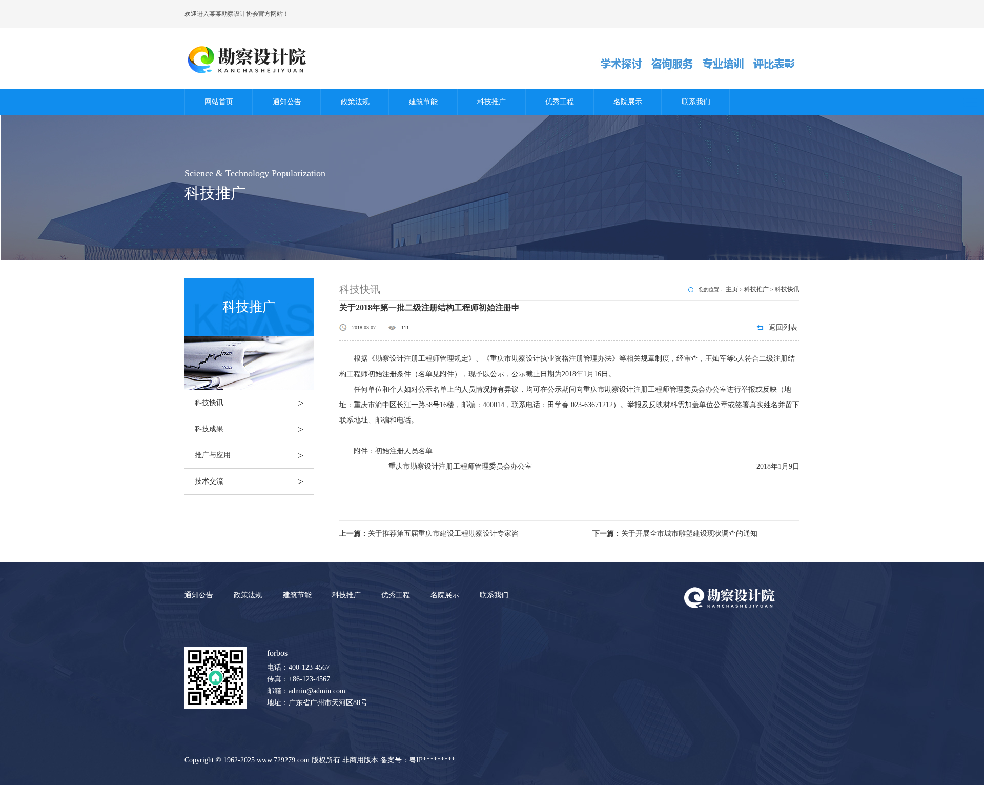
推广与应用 (249, 455)
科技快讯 (249, 403)
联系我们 (696, 102)
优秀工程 (559, 102)
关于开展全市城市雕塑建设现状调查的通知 (674, 533)
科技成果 (249, 429)
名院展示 (627, 102)
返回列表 (783, 327)
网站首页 (218, 102)
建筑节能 (423, 102)
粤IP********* (432, 760)
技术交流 (249, 481)
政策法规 (355, 102)
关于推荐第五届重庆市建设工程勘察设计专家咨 (429, 533)
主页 (732, 289)
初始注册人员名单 (404, 451)
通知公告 (287, 102)
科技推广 (491, 102)
